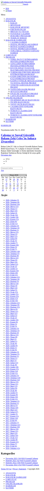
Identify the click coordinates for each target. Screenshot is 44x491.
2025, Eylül (12, 224)
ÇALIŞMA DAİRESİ (18, 42)
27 (6, 179)
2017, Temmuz (13, 425)
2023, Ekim (12, 273)
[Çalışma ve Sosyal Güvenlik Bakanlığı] (16, 2)
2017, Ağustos (12, 423)
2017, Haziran (13, 427)
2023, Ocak (12, 292)
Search (25, 4)
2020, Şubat (12, 363)
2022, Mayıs (11, 309)
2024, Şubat (12, 264)
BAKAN (13, 23)
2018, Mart (11, 410)
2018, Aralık (11, 393)
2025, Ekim (11, 222)
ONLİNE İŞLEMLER (14, 98)
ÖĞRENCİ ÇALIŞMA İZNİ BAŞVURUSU (21, 112)
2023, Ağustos (13, 277)
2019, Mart (11, 386)
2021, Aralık (12, 320)
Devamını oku (6, 155)
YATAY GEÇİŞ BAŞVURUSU (22, 104)
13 (18, 184)
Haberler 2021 (13, 461)
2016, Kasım (12, 442)
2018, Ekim (12, 397)
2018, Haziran (12, 403)
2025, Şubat (11, 239)
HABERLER (11, 119)
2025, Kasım (12, 219)
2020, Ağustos (12, 352)
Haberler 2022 (13, 463)
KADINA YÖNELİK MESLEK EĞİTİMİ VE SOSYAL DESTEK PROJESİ (26, 82)
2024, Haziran (12, 256)
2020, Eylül (11, 350)
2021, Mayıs (12, 335)
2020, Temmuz (12, 354)
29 (14, 179)
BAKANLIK (11, 21)
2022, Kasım (12, 296)
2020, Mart (11, 361)
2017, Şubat (12, 436)
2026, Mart (11, 211)
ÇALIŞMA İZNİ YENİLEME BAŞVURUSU (21, 107)
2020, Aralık (11, 346)
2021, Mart (11, 339)
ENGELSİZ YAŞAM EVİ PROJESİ (24, 94)
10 (6, 184)
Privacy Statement (19, 469)
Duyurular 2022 (14, 465)
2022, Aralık (12, 294)
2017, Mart (11, 433)
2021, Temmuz (12, 331)
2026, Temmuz (12, 202)
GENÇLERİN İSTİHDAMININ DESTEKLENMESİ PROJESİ (22, 65)
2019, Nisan (12, 384)
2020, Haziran (12, 356)
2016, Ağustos (13, 448)
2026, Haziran (13, 204)
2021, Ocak (11, 344)
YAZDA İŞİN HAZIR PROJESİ (22, 89)
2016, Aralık (11, 440)
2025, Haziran (12, 230)
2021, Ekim (11, 324)
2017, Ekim (12, 418)
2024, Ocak (11, 266)
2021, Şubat (11, 341)
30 (18, 179)
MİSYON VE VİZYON (19, 32)
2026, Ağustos (12, 200)
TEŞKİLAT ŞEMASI (18, 38)
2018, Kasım (12, 395)
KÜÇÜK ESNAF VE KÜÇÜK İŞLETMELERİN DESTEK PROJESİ (25, 69)
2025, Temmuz (12, 228)
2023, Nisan (11, 286)
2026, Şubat (11, 213)
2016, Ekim (11, 444)
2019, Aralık (12, 367)
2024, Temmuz (12, 254)
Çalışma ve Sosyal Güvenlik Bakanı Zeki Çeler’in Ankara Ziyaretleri (18, 138)
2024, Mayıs (12, 258)
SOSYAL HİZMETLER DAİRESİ (23, 49)
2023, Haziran (12, 281)
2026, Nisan (11, 209)
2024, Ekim (11, 247)
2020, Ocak (11, 365)
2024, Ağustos (13, 251)
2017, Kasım (12, 416)
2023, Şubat (11, 290)
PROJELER (10, 57)
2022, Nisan (12, 311)
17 (6, 186)
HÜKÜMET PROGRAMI (20, 36)
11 (10, 184)
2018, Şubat (12, 412)
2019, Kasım (12, 369)
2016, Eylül (11, 446)
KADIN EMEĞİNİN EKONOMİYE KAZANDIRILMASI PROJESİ (24, 77)
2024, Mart (11, 262)
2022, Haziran (13, 307)
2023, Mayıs (12, 284)
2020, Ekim (11, 348)
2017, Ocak (12, 438)
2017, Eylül (11, 421)
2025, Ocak (11, 241)
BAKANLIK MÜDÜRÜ (19, 27)
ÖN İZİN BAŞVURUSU (20, 102)
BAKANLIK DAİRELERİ (16, 40)
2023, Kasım (12, 271)
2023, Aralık (11, 269)
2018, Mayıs (11, 406)
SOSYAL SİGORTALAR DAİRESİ (24, 44)
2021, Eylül (11, 326)
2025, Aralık (12, 217)
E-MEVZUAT (11, 55)
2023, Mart (11, 288)
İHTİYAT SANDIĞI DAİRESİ (22, 47)
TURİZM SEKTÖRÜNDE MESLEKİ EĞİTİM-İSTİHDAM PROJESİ (25, 73)
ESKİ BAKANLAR (18, 29)
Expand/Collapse (31, 458)
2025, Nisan (11, 234)
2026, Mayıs (12, 207)
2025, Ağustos (12, 226)
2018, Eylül (12, 399)
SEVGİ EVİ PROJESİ (18, 91)
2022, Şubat (11, 316)
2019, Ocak (11, 391)
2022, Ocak (11, 318)
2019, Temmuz (13, 378)
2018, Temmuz (12, 401)
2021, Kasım (12, 322)
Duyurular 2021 (13, 458)
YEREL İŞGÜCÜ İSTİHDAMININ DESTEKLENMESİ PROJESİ (24, 60)
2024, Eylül (11, 249)
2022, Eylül (12, 301)
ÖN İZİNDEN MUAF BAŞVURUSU (25, 100)
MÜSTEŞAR (15, 25)
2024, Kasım (12, 245)
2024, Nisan (11, 260)
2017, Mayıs (12, 429)
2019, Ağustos (12, 376)
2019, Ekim (12, 371)
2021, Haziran (12, 333)
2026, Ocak (12, 215)
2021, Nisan (11, 337)
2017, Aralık (11, 414)
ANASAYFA (11, 19)
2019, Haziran (13, 380)
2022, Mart (11, 314)
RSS (7, 8)
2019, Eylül (12, 373)
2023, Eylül (12, 275)
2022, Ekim (12, 299)
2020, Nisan (11, 358)
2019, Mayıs (12, 382)
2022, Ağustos (13, 303)
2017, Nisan (12, 431)
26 (14, 188)
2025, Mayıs (12, 232)
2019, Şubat (11, 388)
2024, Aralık (11, 243)
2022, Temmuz (12, 305)
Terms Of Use (6, 469)
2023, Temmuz (12, 279)
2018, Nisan (12, 408)
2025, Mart (11, 237)
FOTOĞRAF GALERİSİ (20, 34)
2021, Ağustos (12, 329)
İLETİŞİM (10, 121)
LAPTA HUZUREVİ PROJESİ (22, 96)
